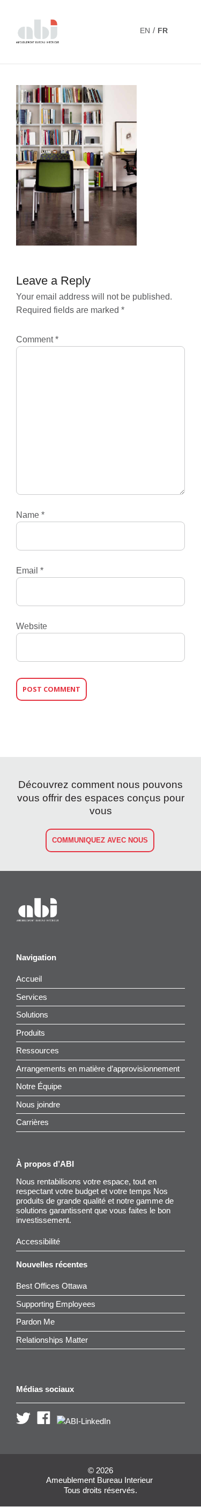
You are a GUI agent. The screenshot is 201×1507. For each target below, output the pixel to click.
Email (29, 570)
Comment (37, 339)
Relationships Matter (52, 1339)
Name (30, 514)
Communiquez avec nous (100, 840)
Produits (30, 1032)
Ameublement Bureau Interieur (99, 1480)
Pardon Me (35, 1321)
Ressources (37, 1050)
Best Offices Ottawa (51, 1285)
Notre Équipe (39, 1086)
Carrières (32, 1122)
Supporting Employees (55, 1304)
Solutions (32, 1014)
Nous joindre (38, 1104)
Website (31, 626)
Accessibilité (38, 1241)
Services (31, 996)
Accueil (29, 978)
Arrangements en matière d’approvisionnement (98, 1068)
